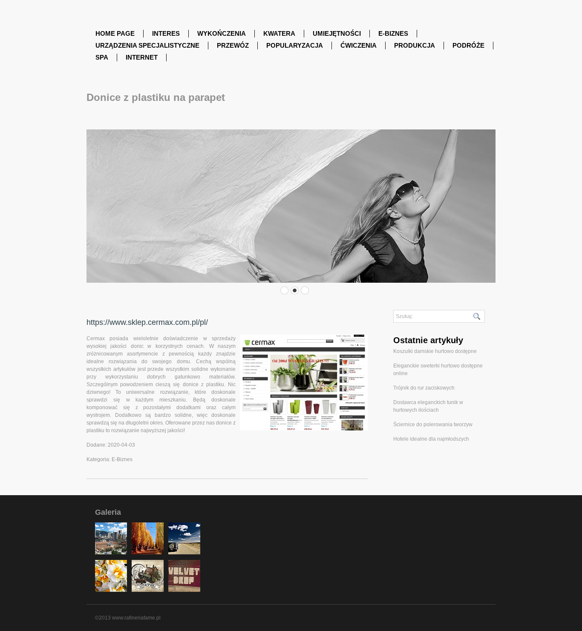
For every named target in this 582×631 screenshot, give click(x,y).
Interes (166, 33)
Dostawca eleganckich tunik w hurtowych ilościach (428, 406)
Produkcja (414, 45)
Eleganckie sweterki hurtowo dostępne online (438, 369)
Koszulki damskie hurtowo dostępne (435, 351)
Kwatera (279, 33)
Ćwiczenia (358, 45)
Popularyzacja (294, 45)
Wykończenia (221, 33)
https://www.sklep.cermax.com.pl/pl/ (147, 322)
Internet (142, 57)
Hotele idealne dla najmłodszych (431, 439)
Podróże (468, 45)
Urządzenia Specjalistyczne (147, 45)
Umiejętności (337, 33)
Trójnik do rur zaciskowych (424, 388)
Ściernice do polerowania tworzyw (433, 424)
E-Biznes (393, 33)
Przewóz (233, 45)
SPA (101, 57)
